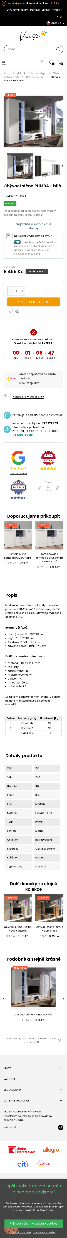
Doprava (35, 9)
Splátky (46, 9)
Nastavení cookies (44, 1232)
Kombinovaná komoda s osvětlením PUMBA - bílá (49, 557)
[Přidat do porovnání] (19, 311)
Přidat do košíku (35, 302)
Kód (7, 196)
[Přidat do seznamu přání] (11, 310)
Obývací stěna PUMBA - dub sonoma (17, 928)
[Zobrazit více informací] (52, 236)
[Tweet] (48, 488)
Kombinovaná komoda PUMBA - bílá (17, 556)
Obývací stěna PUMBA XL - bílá (33, 1014)
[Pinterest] (57, 488)
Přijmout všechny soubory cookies (33, 1223)
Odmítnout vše (21, 1232)
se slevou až (33, 3)
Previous (4, 166)
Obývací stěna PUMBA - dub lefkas (49, 928)
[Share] (39, 488)
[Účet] (42, 62)
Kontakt (56, 9)
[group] (33, 998)
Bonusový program (17, 9)
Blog (59, 16)
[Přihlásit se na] (60, 1127)
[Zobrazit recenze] (48, 460)
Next (62, 166)
